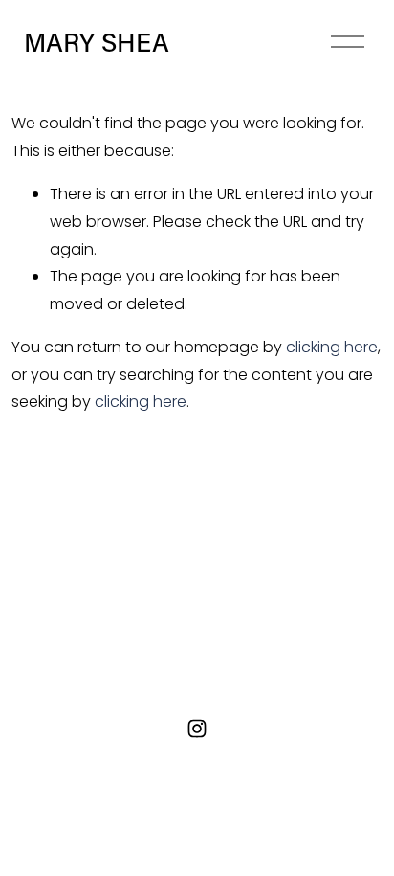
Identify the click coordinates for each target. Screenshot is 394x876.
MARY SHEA (96, 41)
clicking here (332, 347)
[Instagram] (197, 728)
